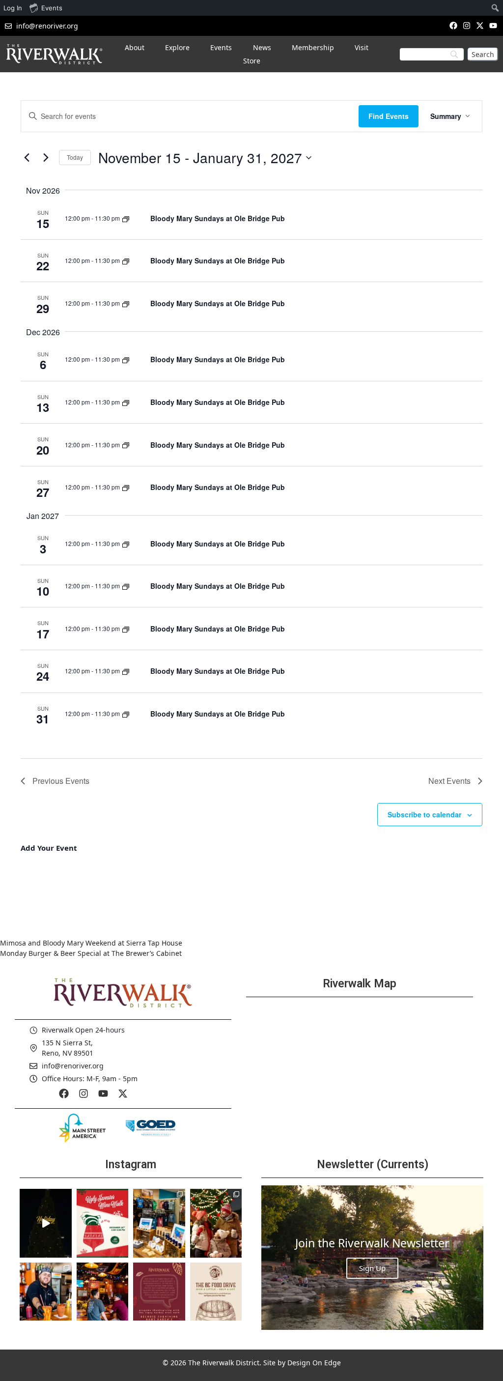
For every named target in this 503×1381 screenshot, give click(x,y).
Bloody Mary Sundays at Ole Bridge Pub (217, 218)
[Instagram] (466, 25)
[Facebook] (453, 25)
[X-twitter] (480, 25)
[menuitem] (495, 8)
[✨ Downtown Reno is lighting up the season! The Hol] (216, 1223)
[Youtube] (493, 25)
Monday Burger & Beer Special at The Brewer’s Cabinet (91, 953)
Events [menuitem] (51, 8)
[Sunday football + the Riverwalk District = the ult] (103, 1297)
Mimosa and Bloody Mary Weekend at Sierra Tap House (91, 943)
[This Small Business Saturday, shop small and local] (159, 1223)
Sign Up (372, 1268)
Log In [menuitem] (12, 8)
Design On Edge (314, 1362)
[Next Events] (46, 158)
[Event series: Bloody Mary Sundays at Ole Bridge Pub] (125, 218)
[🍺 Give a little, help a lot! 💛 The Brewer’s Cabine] (216, 1297)
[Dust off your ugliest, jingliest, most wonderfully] (103, 1223)
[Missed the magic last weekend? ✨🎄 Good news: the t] (46, 1223)
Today (75, 157)
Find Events (388, 116)
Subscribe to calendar (424, 814)
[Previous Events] (26, 158)
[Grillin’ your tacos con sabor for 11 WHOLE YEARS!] (46, 1297)
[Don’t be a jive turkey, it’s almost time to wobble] (159, 1297)
